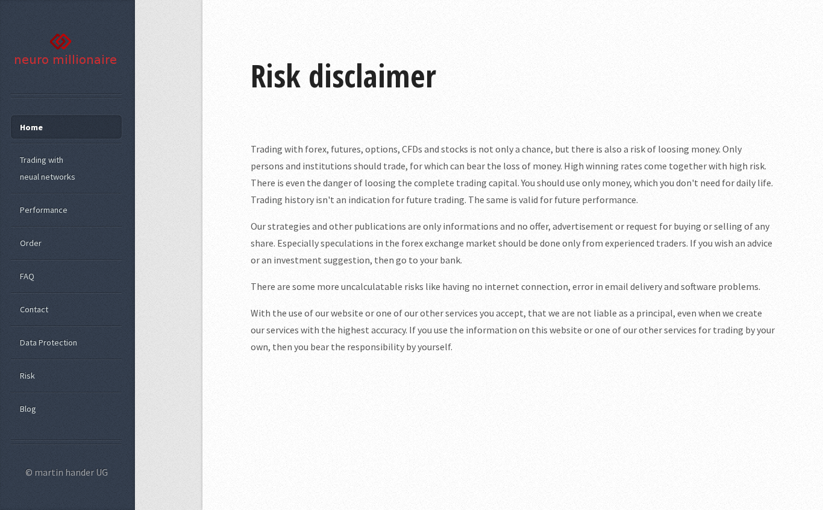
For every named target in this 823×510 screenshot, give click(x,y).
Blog (28, 408)
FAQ (27, 276)
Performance (43, 209)
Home (31, 127)
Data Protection (48, 342)
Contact (34, 309)
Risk (27, 375)
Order (31, 243)
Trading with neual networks (47, 168)
